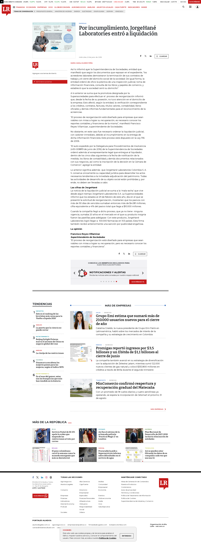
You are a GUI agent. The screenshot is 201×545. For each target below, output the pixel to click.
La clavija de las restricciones (50, 353)
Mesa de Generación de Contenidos (135, 481)
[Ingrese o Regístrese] (197, 7)
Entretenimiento (42, 336)
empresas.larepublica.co (77, 525)
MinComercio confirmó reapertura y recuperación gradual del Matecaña (126, 385)
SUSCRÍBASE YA (138, 282)
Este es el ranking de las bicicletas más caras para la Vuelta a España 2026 (49, 316)
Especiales (83, 495)
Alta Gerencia (84, 481)
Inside (100, 501)
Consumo (64, 490)
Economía (102, 490)
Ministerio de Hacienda (63, 11)
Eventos (101, 495)
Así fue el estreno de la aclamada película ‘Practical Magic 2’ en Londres (109, 435)
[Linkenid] (43, 478)
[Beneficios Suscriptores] (190, 7)
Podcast (64, 507)
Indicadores (65, 501)
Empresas (64, 495)
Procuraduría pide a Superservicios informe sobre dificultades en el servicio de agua (109, 454)
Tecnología (149, 448)
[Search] (183, 7)
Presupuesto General (44, 11)
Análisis (39, 325)
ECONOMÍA (31, 7)
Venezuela (119, 11)
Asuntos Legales (67, 484)
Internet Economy (67, 504)
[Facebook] (140, 56)
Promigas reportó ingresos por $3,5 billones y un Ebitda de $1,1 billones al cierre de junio (127, 352)
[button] (74, 273)
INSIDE (144, 7)
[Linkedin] (150, 56)
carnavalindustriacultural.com (43, 527)
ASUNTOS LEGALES (105, 7)
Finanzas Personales (87, 498)
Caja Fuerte (83, 484)
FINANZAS (20, 7)
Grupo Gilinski (99, 11)
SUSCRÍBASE (194, 2)
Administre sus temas (43, 82)
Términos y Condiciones (130, 493)
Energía (77, 11)
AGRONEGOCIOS (79, 7)
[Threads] (52, 478)
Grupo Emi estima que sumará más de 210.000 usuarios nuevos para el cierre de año (127, 320)
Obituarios (83, 504)
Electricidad (86, 11)
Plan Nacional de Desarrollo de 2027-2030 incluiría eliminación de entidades (156, 435)
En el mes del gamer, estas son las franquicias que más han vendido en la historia (49, 378)
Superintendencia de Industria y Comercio (137, 501)
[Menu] (14, 7)
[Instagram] (47, 478)
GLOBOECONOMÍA (62, 7)
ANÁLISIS (91, 7)
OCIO (50, 7)
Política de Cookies (107, 538)
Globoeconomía (104, 498)
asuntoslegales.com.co (41, 525)
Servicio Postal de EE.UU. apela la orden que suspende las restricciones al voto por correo (63, 436)
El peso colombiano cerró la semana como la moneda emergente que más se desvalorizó (63, 454)
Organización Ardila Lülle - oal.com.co (158, 525)
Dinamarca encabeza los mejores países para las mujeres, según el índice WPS (50, 365)
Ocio (100, 504)
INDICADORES (134, 7)
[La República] (6, 10)
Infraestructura (84, 501)
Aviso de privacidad (128, 490)
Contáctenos (126, 487)
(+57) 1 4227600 (38, 488)
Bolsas (54, 448)
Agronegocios (66, 481)
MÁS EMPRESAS (157, 409)
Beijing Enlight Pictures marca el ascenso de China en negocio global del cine (50, 341)
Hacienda (39, 360)
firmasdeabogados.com (98, 525)
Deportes (40, 311)
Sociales (101, 429)
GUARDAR (163, 56)
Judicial (101, 448)
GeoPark (110, 11)
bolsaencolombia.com (117, 525)
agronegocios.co (58, 525)
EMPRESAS (42, 7)
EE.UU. (54, 429)
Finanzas (64, 498)
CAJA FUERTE (120, 7)
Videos (82, 512)
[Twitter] (145, 56)
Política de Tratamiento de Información (136, 495)
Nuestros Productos (128, 484)
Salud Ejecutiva (104, 507)
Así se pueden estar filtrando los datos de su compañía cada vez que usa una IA (156, 454)
